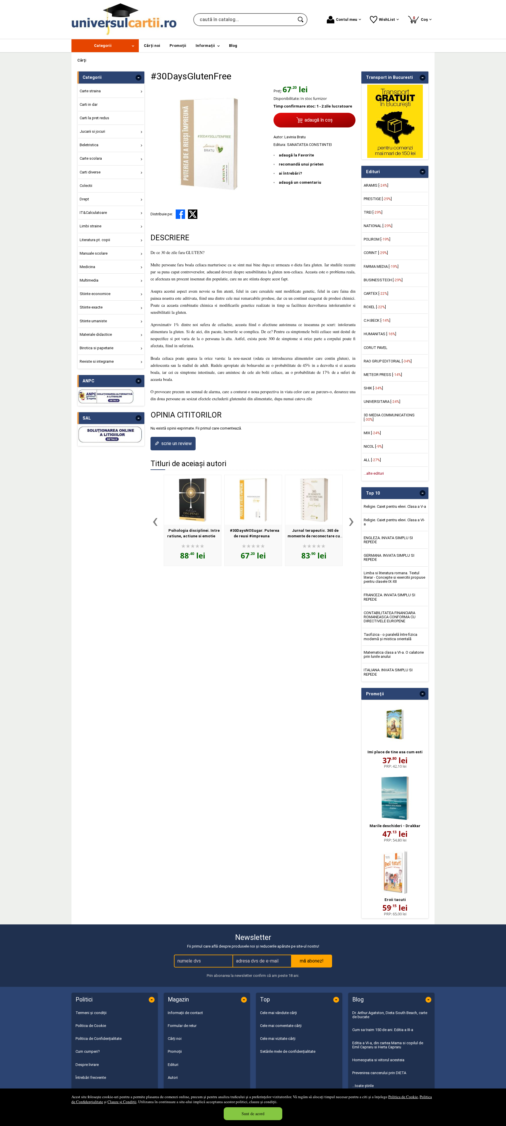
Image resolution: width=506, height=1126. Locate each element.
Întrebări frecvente (91, 1077)
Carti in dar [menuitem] (89, 104)
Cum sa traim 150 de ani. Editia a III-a (382, 1030)
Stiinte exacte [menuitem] (91, 307)
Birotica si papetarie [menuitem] (96, 348)
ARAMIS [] (376, 185)
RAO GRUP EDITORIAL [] (388, 361)
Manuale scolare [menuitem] (93, 253)
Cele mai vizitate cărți (277, 1038)
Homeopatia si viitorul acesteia (378, 1060)
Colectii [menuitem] (86, 185)
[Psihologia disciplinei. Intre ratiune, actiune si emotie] (192, 500)
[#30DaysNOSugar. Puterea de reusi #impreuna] (253, 500)
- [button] (138, 78)
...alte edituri (374, 473)
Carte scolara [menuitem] (91, 158)
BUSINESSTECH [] (383, 280)
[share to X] (192, 214)
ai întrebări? (290, 173)
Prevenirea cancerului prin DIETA (379, 1073)
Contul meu (346, 19)
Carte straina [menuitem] (90, 91)
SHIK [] (373, 388)
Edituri (173, 1064)
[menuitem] (105, 45)
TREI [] (373, 212)
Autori (173, 1077)
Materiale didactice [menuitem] (96, 334)
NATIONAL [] (378, 226)
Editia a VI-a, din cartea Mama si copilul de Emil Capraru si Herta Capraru (387, 1045)
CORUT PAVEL (375, 347)
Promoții (175, 1051)
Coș (421, 18)
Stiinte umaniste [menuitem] (93, 321)
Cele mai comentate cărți (281, 1025)
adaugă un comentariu (300, 182)
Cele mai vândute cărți (278, 1013)
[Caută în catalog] (301, 19)
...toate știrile (363, 1086)
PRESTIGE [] (378, 199)
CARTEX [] (376, 293)
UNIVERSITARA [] (382, 401)
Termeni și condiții (91, 1013)
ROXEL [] (375, 307)
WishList (387, 19)
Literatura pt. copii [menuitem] (95, 240)
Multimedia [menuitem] (89, 280)
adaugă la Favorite (296, 155)
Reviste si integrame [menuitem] (97, 361)
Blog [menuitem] (233, 45)
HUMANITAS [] (380, 334)
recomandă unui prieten (301, 164)
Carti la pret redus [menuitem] (94, 118)
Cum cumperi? (88, 1051)
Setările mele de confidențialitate (287, 1051)
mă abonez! (312, 961)
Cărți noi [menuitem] (152, 45)
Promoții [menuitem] (178, 45)
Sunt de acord (253, 1113)
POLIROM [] (377, 239)
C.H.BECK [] (377, 320)
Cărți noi (175, 1038)
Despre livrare (87, 1064)
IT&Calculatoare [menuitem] (93, 212)
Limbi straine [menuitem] (90, 226)
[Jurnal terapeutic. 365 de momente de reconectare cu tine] (313, 500)
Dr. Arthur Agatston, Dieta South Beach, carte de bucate (389, 1015)
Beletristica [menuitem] (89, 145)
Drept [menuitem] (84, 199)
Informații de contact (185, 1013)
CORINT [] (376, 253)
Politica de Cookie (403, 1096)
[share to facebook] (180, 214)
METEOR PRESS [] (383, 374)
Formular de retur (182, 1025)
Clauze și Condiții (121, 1101)
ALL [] (372, 460)
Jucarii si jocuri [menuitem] (92, 131)
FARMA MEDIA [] (381, 266)
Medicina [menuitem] (87, 267)
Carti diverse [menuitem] (90, 172)
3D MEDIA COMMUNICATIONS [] (389, 417)
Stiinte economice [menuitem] (95, 294)
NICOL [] (373, 446)
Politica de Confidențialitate (99, 1038)
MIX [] (372, 433)
